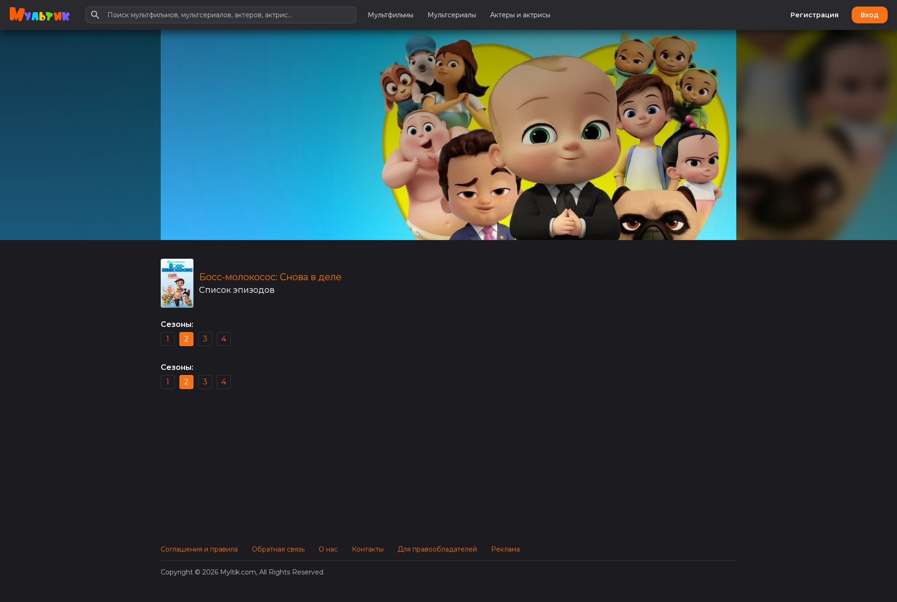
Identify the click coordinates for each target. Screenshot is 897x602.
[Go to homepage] (39, 15)
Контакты (368, 549)
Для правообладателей (437, 549)
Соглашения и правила (199, 549)
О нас (328, 549)
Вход (870, 15)
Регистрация (814, 15)
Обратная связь (278, 549)
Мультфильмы (390, 15)
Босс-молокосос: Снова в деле (270, 277)
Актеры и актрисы (520, 15)
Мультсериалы (451, 15)
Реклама (505, 549)
